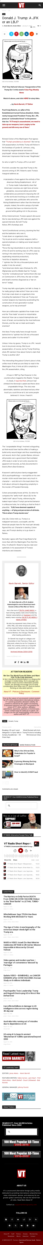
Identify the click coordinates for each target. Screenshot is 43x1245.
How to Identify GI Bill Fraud (26, 772)
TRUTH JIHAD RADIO (26, 610)
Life (9, 11)
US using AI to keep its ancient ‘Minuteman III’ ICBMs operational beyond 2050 (22, 1036)
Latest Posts (8, 892)
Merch (19, 1236)
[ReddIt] (31, 34)
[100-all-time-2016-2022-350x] (21, 1157)
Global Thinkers (9, 1107)
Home (4, 11)
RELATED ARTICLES (10, 745)
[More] (37, 34)
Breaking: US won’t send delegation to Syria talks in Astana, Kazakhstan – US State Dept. (12, 733)
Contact (33, 1236)
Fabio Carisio (22, 1078)
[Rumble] (30, 1219)
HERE (25, 98)
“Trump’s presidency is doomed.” (18, 142)
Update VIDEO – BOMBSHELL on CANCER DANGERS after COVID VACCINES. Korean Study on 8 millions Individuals (22, 978)
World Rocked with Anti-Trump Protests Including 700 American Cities (31, 732)
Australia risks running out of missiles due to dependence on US (21, 1022)
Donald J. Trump (13, 721)
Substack (27, 615)
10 (40, 26)
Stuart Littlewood (29, 1080)
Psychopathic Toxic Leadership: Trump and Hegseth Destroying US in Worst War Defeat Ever (22, 993)
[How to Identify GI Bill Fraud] (7, 774)
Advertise (25, 1236)
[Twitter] (11, 34)
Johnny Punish (23, 1087)
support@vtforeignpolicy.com (26, 1205)
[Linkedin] (26, 34)
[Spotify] (9, 1225)
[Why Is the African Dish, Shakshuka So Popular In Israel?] (7, 753)
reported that (21, 381)
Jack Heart (32, 1078)
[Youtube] (21, 662)
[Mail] (18, 1219)
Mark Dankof (17, 1080)
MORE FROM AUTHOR (27, 745)
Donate (25, 1234)
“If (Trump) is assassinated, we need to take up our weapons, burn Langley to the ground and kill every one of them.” (21, 124)
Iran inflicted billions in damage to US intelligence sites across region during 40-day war (21, 1008)
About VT (7, 692)
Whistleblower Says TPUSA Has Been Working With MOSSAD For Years (20, 915)
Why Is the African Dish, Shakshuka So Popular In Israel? (24, 753)
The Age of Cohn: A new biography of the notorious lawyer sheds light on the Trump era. (22, 929)
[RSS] (36, 1219)
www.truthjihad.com (14, 656)
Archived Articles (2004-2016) (21, 652)
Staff (12, 1234)
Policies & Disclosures (21, 692)
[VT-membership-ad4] (21, 828)
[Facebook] (18, 662)
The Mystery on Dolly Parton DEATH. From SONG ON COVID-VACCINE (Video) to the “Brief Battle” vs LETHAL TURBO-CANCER (21, 900)
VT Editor (29, 104)
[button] (3, 5)
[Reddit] (24, 1219)
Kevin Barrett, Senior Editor (12, 26)
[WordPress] (27, 1225)
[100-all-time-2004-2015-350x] (21, 1146)
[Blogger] (6, 1219)
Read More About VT (25, 1200)
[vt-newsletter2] (18, 1100)
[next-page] (7, 782)
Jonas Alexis (13, 1073)
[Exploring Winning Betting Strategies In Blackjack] (7, 764)
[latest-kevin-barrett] (18, 1060)
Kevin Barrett (19, 104)
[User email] (28, 662)
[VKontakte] (21, 1225)
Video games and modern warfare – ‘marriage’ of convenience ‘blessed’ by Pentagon (21, 962)
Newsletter (11, 1236)
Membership (33, 1234)
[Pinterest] (16, 34)
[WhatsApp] (21, 34)
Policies (18, 1234)
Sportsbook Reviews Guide (27, 1240)
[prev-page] (3, 782)
